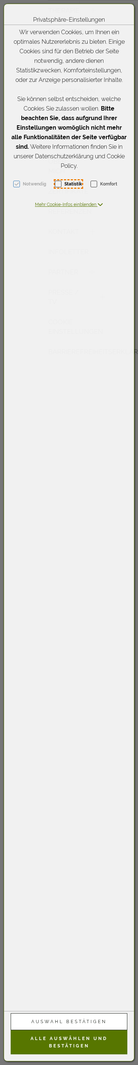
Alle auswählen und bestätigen (69, 1042)
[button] (69, 204)
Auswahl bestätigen (69, 1021)
